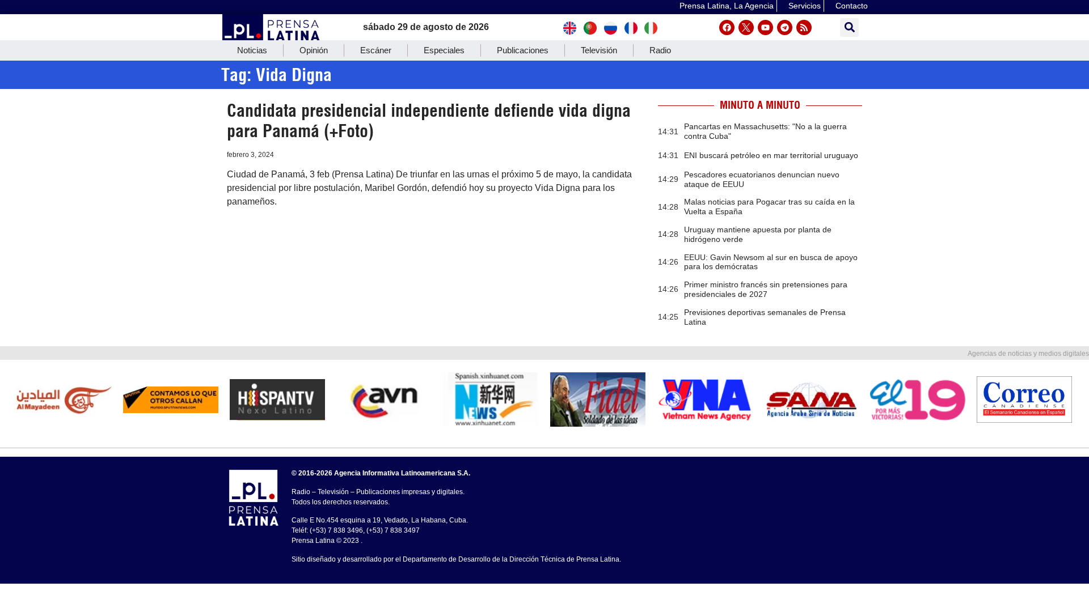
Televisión (599, 50)
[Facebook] (727, 27)
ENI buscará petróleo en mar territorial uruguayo (771, 155)
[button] (849, 27)
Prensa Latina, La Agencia (726, 5)
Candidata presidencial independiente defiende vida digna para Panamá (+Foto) (429, 121)
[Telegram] (784, 27)
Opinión (313, 50)
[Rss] (804, 27)
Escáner (375, 50)
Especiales (444, 50)
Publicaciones (522, 50)
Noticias (252, 50)
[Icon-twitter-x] (746, 27)
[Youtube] (765, 27)
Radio (660, 50)
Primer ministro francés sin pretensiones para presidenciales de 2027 (765, 289)
